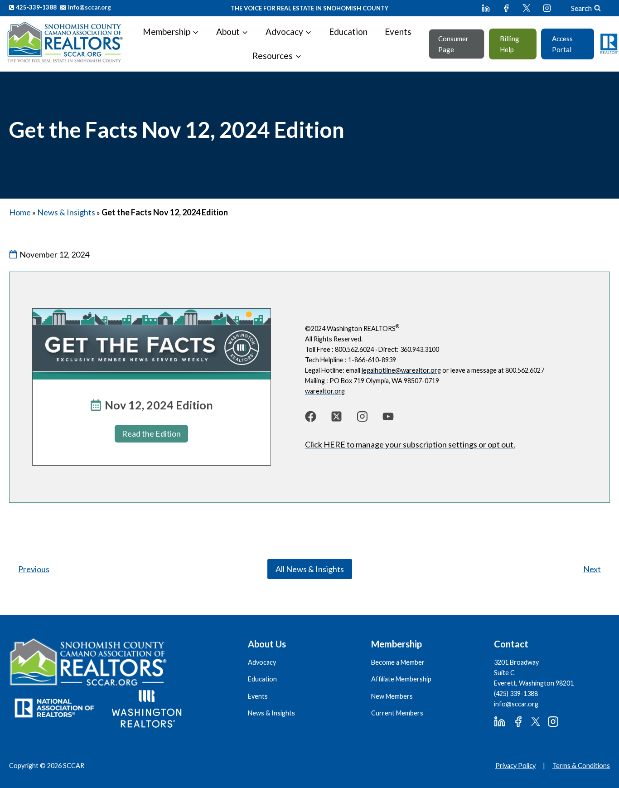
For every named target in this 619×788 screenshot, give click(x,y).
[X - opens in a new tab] (526, 8)
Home (20, 212)
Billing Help (509, 44)
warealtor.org (325, 391)
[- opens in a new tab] (310, 416)
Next (592, 569)
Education (348, 31)
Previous (33, 569)
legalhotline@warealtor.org (401, 370)
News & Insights (66, 212)
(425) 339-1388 (516, 693)
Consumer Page (453, 44)
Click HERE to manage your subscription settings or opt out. (410, 444)
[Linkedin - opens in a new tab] (486, 8)
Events (398, 31)
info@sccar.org (516, 704)
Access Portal (562, 44)
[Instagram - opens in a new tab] (547, 8)
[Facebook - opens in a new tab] (506, 8)
